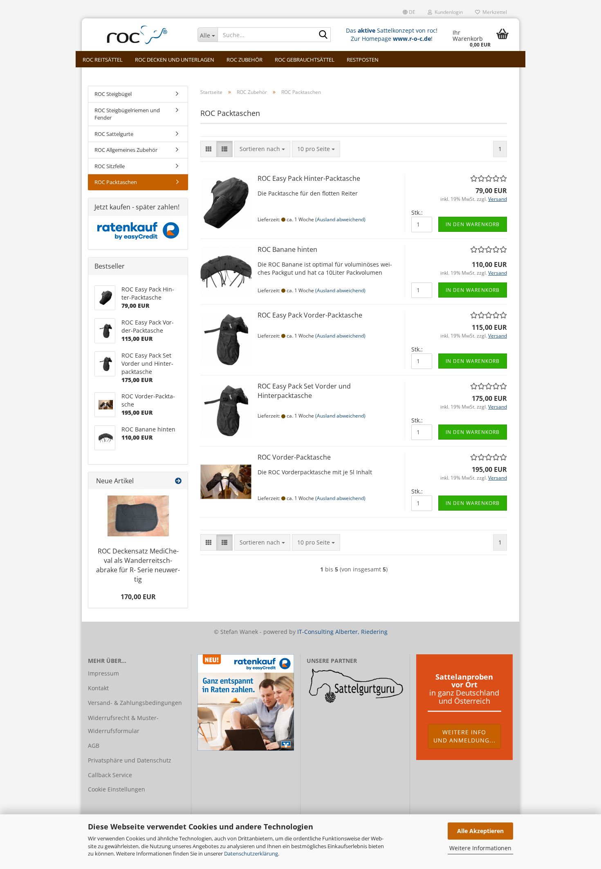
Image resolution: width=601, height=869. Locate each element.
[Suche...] (323, 35)
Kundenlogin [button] (447, 12)
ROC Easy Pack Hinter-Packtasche (309, 178)
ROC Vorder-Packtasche (294, 457)
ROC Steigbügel (113, 94)
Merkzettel (493, 12)
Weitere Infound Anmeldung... (464, 736)
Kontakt (98, 688)
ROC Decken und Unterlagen (174, 59)
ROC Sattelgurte (113, 134)
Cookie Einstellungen (116, 789)
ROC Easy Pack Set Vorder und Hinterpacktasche (304, 391)
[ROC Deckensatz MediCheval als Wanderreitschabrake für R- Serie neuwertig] (138, 516)
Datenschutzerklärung (251, 853)
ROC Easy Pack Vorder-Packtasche (310, 315)
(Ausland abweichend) (340, 219)
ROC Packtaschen (115, 182)
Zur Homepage (391, 38)
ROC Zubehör (244, 59)
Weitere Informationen (480, 848)
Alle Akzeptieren (480, 831)
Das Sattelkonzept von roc (391, 30)
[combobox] (262, 149)
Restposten (363, 59)
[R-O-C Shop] (136, 34)
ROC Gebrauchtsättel (304, 59)
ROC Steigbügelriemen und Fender (127, 114)
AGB (93, 745)
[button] (409, 12)
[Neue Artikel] (178, 481)
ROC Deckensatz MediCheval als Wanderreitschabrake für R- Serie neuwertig (138, 565)
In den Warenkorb (473, 224)
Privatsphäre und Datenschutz (129, 760)
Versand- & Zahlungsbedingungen (135, 703)
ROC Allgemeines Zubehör (125, 149)
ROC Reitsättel (103, 59)
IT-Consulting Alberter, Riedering (342, 632)
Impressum (103, 673)
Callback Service (110, 775)
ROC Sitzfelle (109, 166)
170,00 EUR (138, 596)
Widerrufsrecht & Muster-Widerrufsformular (123, 724)
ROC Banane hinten (287, 249)
